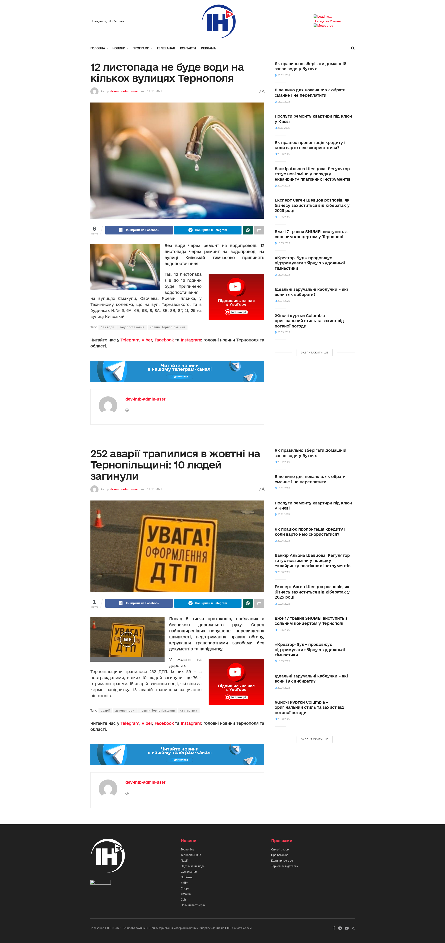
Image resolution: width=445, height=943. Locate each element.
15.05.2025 (283, 243)
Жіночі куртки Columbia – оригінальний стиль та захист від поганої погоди (309, 320)
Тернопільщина (191, 855)
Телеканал (166, 48)
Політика (187, 877)
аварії (105, 710)
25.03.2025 (283, 332)
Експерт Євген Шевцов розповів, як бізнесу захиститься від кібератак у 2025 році (312, 205)
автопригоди (124, 710)
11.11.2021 (154, 91)
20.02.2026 (283, 75)
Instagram (191, 340)
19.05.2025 (283, 217)
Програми (141, 48)
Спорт (185, 888)
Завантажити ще (314, 352)
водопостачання (132, 327)
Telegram (130, 340)
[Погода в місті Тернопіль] (334, 16)
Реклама (208, 48)
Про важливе (279, 855)
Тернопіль (187, 849)
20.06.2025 (283, 154)
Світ (183, 899)
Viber (147, 340)
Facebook (164, 340)
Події (184, 860)
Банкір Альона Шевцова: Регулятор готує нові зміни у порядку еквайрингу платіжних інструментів (312, 174)
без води (107, 327)
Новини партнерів (193, 905)
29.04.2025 (283, 300)
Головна (97, 48)
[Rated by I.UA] (100, 883)
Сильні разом (280, 849)
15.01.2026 (283, 101)
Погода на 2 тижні (327, 21)
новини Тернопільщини (167, 327)
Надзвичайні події (192, 866)
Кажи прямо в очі (282, 860)
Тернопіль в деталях (284, 866)
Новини (118, 48)
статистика (188, 710)
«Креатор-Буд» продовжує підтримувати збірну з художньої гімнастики (310, 263)
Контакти (188, 48)
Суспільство (189, 871)
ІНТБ (108, 928)
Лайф (184, 883)
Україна (186, 894)
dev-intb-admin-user (124, 91)
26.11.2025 (283, 127)
